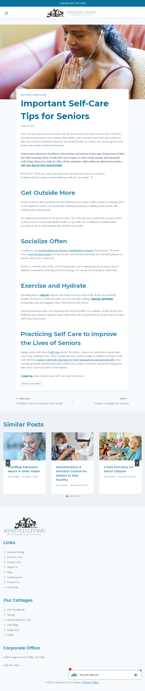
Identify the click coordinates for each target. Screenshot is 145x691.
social (41, 250)
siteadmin (15, 477)
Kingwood (13, 630)
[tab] (67, 496)
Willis (10, 634)
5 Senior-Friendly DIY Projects (111, 401)
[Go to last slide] (8, 463)
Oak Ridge (13, 624)
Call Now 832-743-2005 (72, 3)
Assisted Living (15, 552)
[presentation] (24, 446)
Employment (14, 577)
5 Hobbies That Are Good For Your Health (39, 401)
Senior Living (39, 95)
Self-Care (26, 95)
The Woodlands (16, 609)
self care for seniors (31, 383)
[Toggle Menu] (6, 13)
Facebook (12, 587)
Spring (11, 614)
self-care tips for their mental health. (41, 165)
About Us (12, 567)
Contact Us (13, 582)
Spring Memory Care (19, 619)
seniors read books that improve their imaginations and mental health (75, 359)
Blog (9, 572)
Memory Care (15, 557)
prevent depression (40, 254)
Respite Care (14, 562)
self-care (55, 352)
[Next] (137, 463)
